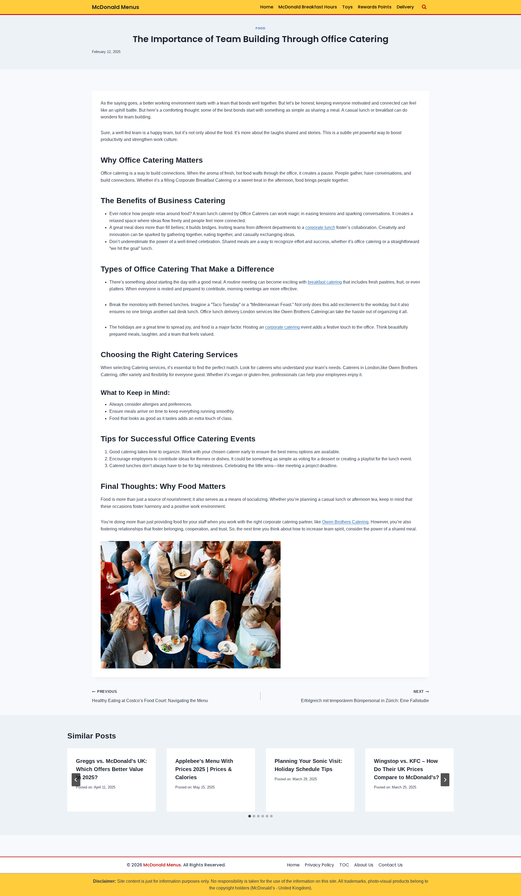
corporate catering (282, 327)
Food (260, 28)
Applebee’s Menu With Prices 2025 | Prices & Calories (204, 769)
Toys (347, 7)
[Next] (445, 779)
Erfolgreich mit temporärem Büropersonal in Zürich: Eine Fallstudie (365, 696)
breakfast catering (325, 282)
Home (266, 7)
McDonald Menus (162, 865)
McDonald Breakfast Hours (307, 7)
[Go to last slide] (76, 779)
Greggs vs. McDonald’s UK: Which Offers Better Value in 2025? (111, 769)
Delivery (405, 7)
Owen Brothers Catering (345, 522)
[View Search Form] (424, 7)
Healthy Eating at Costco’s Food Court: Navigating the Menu (150, 696)
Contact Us (391, 865)
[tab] (249, 816)
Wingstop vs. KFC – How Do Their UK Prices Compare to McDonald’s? (406, 769)
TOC (344, 865)
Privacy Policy (319, 865)
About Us (363, 865)
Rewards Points (375, 7)
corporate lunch (320, 227)
